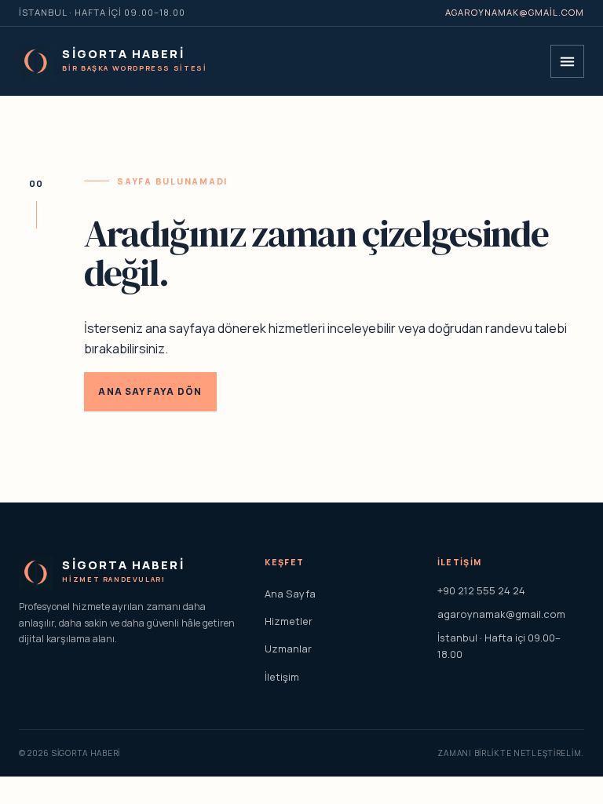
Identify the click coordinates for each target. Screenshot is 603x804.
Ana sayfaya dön (150, 391)
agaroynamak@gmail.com (514, 12)
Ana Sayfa (290, 594)
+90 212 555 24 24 (481, 590)
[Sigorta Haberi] (36, 62)
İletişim (282, 677)
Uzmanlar (288, 648)
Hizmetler (288, 621)
